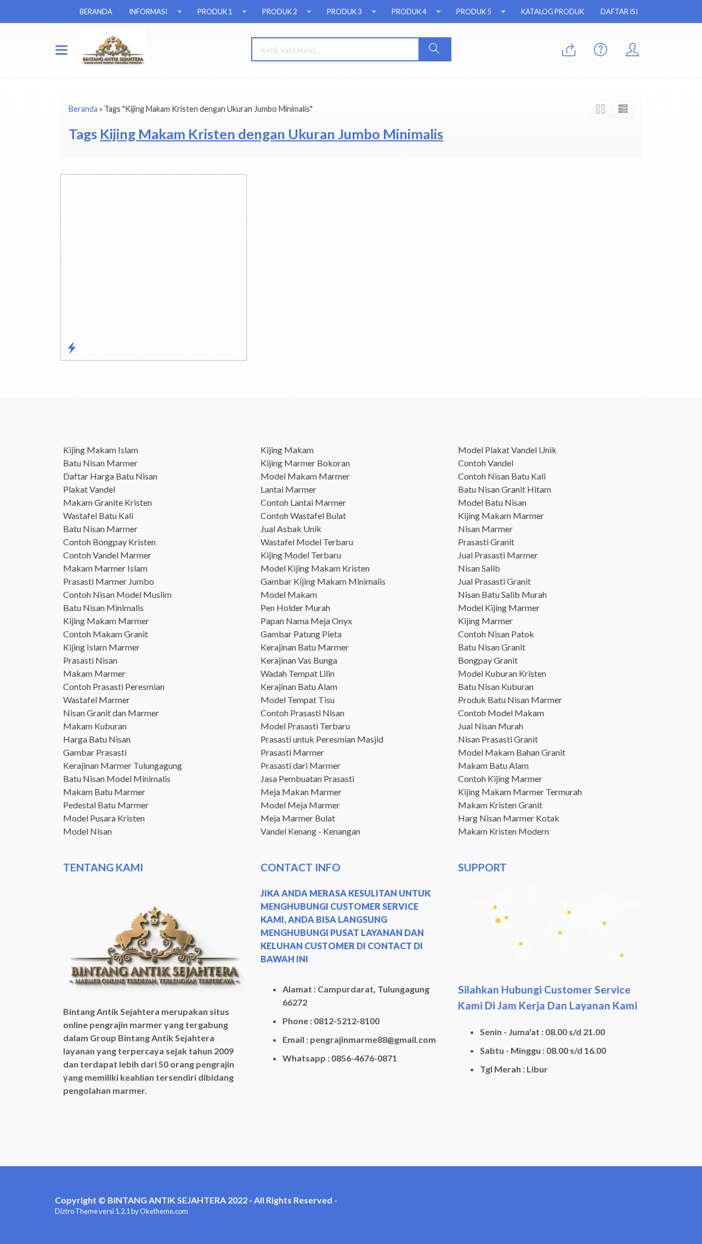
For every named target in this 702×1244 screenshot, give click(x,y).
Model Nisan (87, 831)
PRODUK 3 (344, 11)
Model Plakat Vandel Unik (507, 449)
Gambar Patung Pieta (301, 634)
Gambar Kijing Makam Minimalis (323, 581)
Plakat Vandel (89, 489)
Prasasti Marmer (292, 752)
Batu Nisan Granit (491, 647)
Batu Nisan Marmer (100, 463)
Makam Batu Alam (493, 765)
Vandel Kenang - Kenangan (310, 831)
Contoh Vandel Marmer (107, 555)
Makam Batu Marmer (104, 791)
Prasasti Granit (486, 542)
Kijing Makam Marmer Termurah (520, 791)
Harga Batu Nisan (97, 739)
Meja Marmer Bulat (298, 818)
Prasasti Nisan (90, 660)
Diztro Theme (76, 1211)
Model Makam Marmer (305, 476)
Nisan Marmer (485, 528)
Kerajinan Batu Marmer (305, 647)
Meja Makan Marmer (301, 791)
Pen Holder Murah (295, 607)
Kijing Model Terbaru (301, 555)
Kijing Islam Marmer (101, 647)
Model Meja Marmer (300, 805)
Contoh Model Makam (501, 712)
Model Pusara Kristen (104, 818)
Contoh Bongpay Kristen (109, 542)
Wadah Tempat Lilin (298, 673)
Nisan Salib (479, 568)
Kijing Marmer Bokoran (305, 463)
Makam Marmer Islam (105, 568)
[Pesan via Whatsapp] (568, 50)
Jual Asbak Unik (291, 528)
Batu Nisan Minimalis (103, 607)
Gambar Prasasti (95, 752)
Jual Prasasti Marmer (498, 555)
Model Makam (289, 594)
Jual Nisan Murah (490, 726)
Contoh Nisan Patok (496, 634)
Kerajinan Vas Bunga (299, 660)
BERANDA (96, 11)
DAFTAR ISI (619, 11)
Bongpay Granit (488, 660)
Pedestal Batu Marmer (106, 805)
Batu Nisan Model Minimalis (117, 778)
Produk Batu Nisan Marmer (510, 699)
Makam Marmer (94, 673)
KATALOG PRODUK (552, 11)
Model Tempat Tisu (298, 699)
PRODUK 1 (214, 11)
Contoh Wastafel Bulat (303, 515)
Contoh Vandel (485, 463)
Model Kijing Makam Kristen (315, 568)
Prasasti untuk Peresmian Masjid (322, 739)
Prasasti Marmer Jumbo (108, 581)
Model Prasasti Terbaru (305, 726)
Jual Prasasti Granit (494, 581)
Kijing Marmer (485, 620)
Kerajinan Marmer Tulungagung (122, 765)
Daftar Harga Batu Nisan (110, 476)
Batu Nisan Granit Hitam (504, 489)
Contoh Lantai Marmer (303, 502)
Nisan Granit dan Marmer (111, 712)
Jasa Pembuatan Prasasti (307, 778)
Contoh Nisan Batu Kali (502, 476)
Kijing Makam (287, 449)
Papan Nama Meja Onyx (306, 620)
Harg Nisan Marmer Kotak (508, 818)
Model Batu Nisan (492, 502)
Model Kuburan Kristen (502, 673)
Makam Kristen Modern (503, 831)
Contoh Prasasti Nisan (302, 712)
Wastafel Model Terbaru (307, 542)
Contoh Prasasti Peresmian (114, 686)
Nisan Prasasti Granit (498, 739)
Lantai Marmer (288, 489)
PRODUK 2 (279, 11)
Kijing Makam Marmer (106, 620)
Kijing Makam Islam (100, 449)
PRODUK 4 (409, 11)
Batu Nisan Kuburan (496, 686)
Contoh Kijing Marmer (500, 778)
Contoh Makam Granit (105, 634)
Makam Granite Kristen (107, 502)
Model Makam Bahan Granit (511, 752)
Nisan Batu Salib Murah (502, 594)
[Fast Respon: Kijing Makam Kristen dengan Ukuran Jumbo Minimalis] (71, 347)
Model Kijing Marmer (499, 607)
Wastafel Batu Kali (98, 515)
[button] (434, 49)
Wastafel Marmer (96, 699)
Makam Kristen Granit (500, 805)
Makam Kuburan (95, 726)
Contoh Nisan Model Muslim (117, 594)
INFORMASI (148, 11)
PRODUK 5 (473, 11)
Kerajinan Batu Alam (299, 686)
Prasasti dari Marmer (301, 765)
